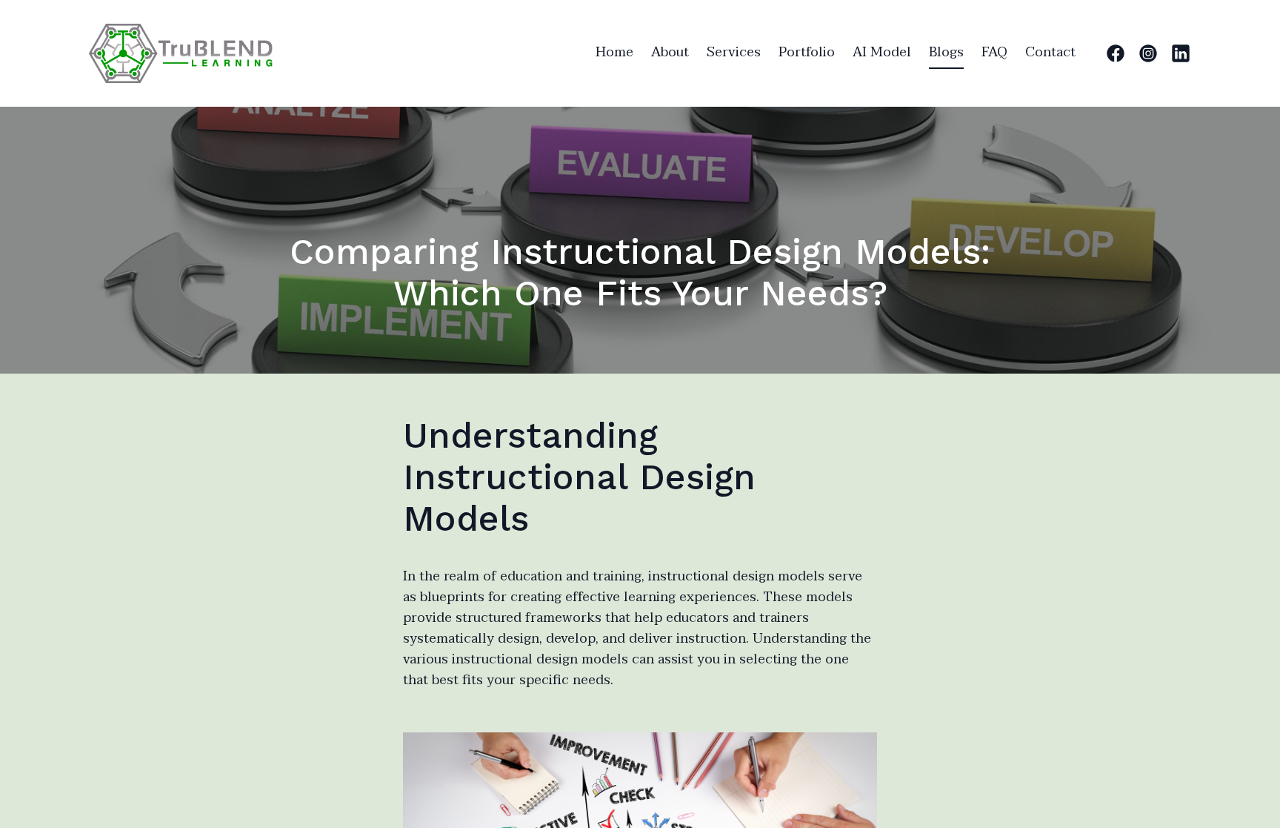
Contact (1050, 52)
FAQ (994, 52)
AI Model (882, 52)
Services (734, 52)
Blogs (946, 52)
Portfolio (807, 52)
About (670, 52)
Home (614, 52)
